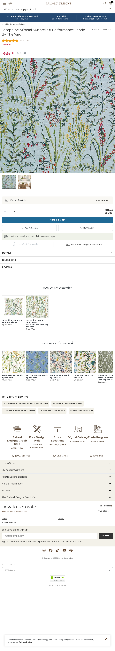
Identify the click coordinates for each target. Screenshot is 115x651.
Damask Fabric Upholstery (19, 410)
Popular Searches (9, 522)
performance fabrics (52, 410)
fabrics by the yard (81, 410)
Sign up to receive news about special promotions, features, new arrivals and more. (42, 541)
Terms (4, 518)
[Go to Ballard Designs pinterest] (71, 550)
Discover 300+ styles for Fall (95, 19)
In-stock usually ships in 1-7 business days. (32, 236)
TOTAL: (109, 210)
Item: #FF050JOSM (102, 30)
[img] (57, 115)
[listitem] (9, 182)
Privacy (61, 518)
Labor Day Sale (21, 19)
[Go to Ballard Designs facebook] (50, 550)
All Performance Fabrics (15, 24)
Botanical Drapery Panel (67, 403)
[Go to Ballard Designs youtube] (64, 550)
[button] (4, 3)
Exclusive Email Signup (15, 529)
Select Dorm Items (60, 19)
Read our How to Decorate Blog (14, 511)
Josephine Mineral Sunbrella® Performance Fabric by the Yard (43, 32)
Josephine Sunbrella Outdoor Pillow (26, 403)
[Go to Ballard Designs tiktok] (57, 550)
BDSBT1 (62, 585)
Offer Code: (54, 585)
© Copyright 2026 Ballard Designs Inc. (57, 558)
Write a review (32, 41)
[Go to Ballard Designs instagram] (44, 550)
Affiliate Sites (9, 565)
